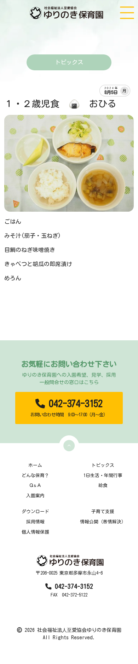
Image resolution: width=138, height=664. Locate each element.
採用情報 (35, 521)
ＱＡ (35, 485)
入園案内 (35, 495)
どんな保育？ (35, 475)
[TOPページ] (67, 13)
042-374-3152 (69, 408)
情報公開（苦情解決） (103, 521)
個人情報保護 (35, 532)
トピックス (102, 465)
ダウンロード (35, 511)
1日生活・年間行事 (103, 475)
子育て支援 (102, 511)
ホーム (35, 465)
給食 (103, 485)
